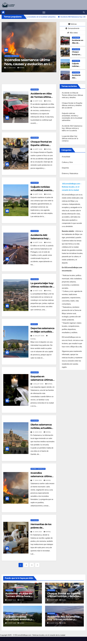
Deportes (34, 324)
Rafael (25, 67)
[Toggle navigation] (43, 12)
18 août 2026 (38, 290)
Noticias (73, 24)
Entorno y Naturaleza (12, 56)
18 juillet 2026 (39, 335)
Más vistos (73, 33)
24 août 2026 (38, 101)
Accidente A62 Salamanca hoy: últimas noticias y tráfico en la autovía (72, 128)
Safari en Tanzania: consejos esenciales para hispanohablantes (26, 64)
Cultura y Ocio (67, 162)
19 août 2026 (38, 242)
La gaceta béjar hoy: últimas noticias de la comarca (43, 286)
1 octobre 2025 (12, 67)
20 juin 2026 (37, 531)
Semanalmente (73, 28)
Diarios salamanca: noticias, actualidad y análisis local (43, 428)
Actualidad (76, 37)
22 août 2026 (38, 194)
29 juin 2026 (37, 432)
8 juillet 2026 (38, 384)
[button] (84, 12)
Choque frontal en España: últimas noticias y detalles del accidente (72, 105)
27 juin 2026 (37, 480)
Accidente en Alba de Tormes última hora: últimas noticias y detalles (72, 95)
